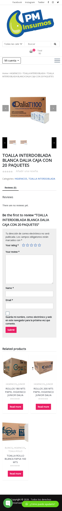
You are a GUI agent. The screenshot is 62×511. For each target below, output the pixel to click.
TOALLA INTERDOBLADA (34, 73)
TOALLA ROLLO (15, 451)
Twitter (41, 2)
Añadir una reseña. (27, 171)
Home (5, 73)
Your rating (12, 245)
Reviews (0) (10, 187)
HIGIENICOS (15, 73)
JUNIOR (21, 384)
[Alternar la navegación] (57, 60)
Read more (15, 406)
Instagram (30, 2)
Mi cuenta (10, 60)
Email (9, 300)
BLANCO (9, 447)
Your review (13, 251)
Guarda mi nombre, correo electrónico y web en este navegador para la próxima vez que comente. (29, 320)
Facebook (17, 2)
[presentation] (5, 108)
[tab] (10, 188)
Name (10, 288)
